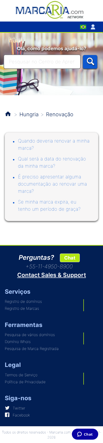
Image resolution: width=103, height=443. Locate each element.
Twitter (19, 408)
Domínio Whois (18, 341)
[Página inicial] (51, 9)
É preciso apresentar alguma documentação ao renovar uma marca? (52, 184)
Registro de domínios (23, 301)
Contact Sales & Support (51, 274)
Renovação (59, 114)
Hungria (29, 114)
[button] (93, 27)
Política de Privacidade (25, 381)
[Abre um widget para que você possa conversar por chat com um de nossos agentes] (85, 435)
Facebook (21, 415)
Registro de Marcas (22, 308)
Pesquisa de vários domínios (30, 334)
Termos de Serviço (21, 374)
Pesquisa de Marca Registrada (32, 348)
